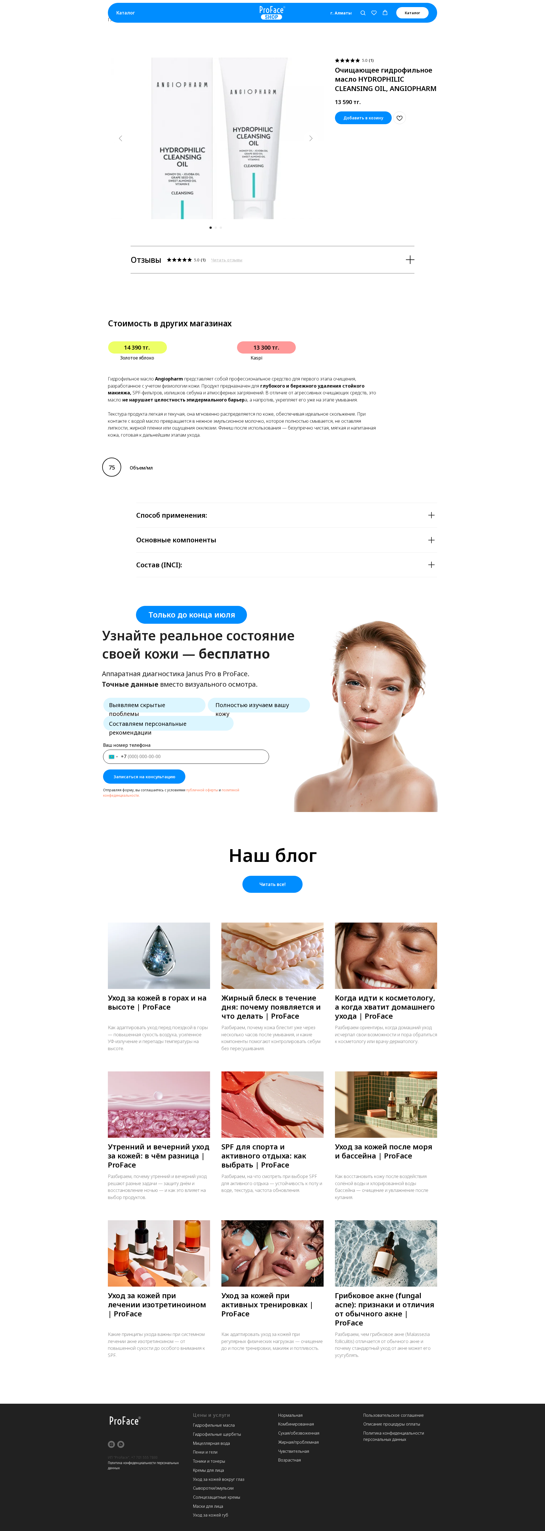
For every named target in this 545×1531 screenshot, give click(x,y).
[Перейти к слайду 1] (210, 228)
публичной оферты (202, 790)
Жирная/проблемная (298, 1442)
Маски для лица (208, 1506)
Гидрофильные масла (214, 1425)
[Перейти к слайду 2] (216, 228)
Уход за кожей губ (210, 1515)
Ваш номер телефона (126, 745)
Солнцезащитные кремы (216, 1497)
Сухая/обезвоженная (298, 1433)
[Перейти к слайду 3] (221, 228)
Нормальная (290, 1415)
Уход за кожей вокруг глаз (218, 1479)
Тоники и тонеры (209, 1461)
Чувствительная (293, 1451)
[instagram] (111, 1444)
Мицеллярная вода (211, 1443)
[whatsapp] (120, 1444)
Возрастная (289, 1460)
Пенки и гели (205, 1452)
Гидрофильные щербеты (217, 1434)
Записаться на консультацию (144, 776)
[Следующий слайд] (311, 138)
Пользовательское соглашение (393, 1415)
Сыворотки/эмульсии (213, 1488)
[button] (363, 12)
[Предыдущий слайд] (121, 138)
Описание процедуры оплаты (391, 1424)
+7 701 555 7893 (144, 1457)
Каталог (125, 13)
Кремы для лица (208, 1470)
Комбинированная (296, 1424)
